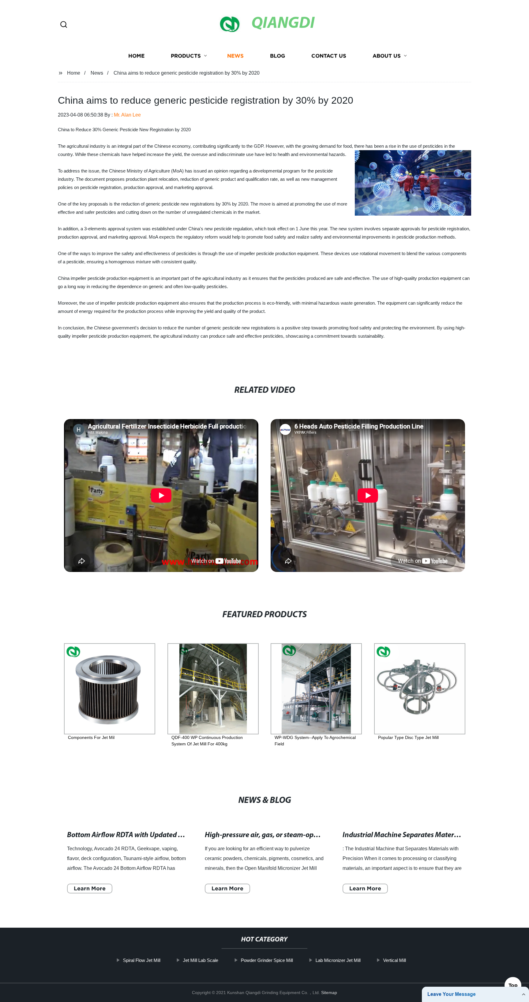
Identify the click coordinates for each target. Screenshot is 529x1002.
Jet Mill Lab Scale (200, 960)
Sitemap (329, 992)
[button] (63, 25)
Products (186, 56)
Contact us (328, 56)
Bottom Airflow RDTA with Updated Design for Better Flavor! (160, 835)
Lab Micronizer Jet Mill (338, 960)
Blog (277, 56)
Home (136, 56)
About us (387, 56)
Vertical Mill (394, 960)
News (235, 56)
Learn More (90, 888)
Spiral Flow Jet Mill (141, 960)
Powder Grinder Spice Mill (267, 960)
